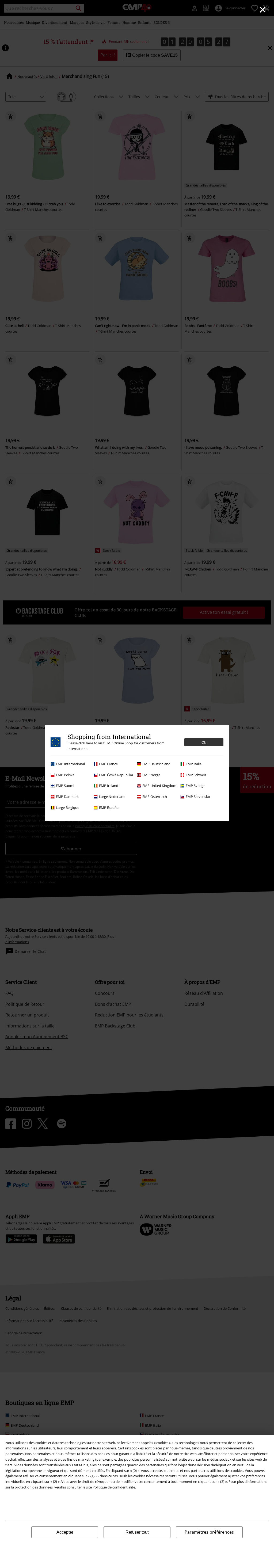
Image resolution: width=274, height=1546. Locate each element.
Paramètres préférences (209, 1532)
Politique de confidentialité (114, 1487)
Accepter (64, 1532)
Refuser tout (137, 1532)
